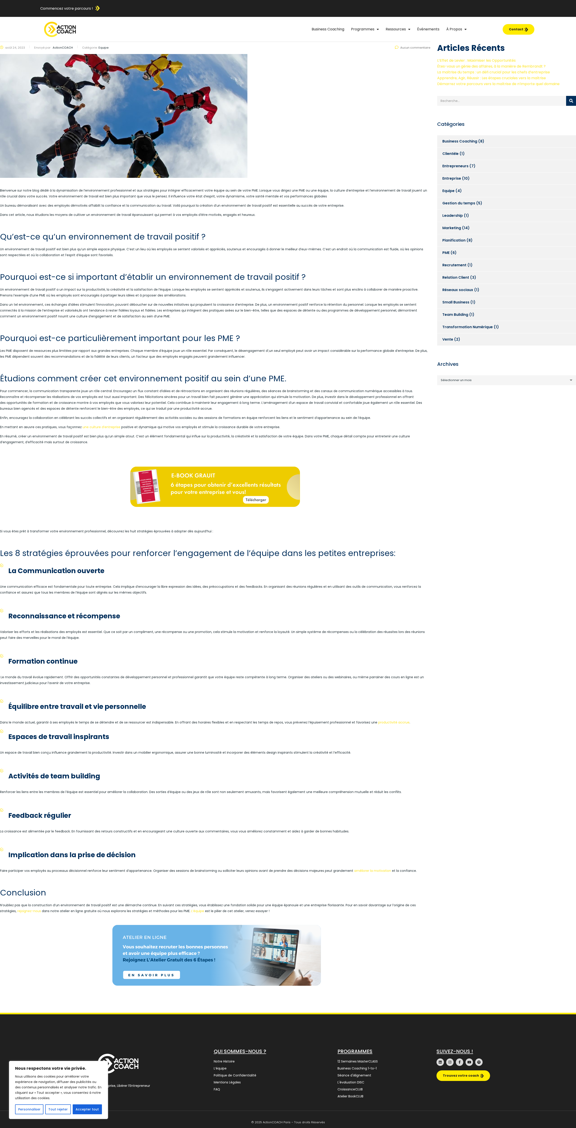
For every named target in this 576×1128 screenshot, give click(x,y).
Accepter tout (87, 1109)
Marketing (451, 228)
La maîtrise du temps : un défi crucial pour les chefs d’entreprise (493, 72)
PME (446, 252)
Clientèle (450, 153)
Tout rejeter (58, 1109)
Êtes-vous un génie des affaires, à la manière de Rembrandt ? (491, 66)
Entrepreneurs (455, 166)
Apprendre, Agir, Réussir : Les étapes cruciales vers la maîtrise (491, 78)
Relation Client (455, 277)
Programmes (362, 29)
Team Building (455, 314)
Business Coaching (328, 29)
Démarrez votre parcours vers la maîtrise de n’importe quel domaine (498, 83)
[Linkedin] (440, 1062)
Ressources (396, 29)
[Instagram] (450, 1062)
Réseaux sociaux (457, 289)
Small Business (455, 302)
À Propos (454, 29)
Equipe (448, 190)
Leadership (452, 215)
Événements (428, 29)
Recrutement (454, 265)
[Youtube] (469, 1062)
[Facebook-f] (459, 1062)
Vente (447, 339)
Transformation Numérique (467, 327)
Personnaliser (29, 1109)
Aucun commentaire (415, 47)
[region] (58, 1090)
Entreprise (451, 178)
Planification (454, 240)
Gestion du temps (458, 203)
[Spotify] (479, 1062)
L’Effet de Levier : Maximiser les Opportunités (476, 60)
